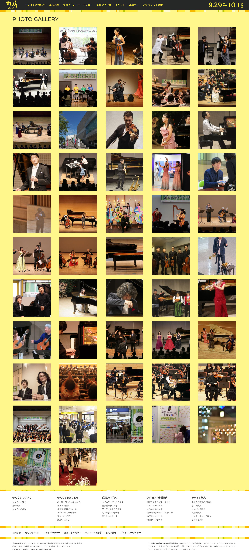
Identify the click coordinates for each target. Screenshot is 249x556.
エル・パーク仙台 (154, 505)
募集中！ (134, 5)
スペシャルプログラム (67, 512)
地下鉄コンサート (154, 516)
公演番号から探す (110, 505)
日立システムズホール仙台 (158, 502)
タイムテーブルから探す (112, 502)
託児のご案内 (63, 519)
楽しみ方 (54, 5)
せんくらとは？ (19, 502)
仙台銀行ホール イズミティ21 (160, 512)
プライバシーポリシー (130, 532)
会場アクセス (103, 5)
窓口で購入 (196, 505)
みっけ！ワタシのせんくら (69, 502)
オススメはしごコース (67, 509)
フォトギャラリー (65, 516)
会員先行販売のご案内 (201, 502)
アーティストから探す (112, 509)
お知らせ (16, 532)
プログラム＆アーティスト (78, 5)
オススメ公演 (63, 505)
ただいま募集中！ (72, 532)
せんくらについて (35, 5)
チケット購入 (199, 497)
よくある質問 (197, 519)
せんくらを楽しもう (67, 497)
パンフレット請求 (153, 5)
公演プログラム (110, 497)
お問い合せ (111, 532)
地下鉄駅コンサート (111, 512)
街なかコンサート (110, 516)
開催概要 (16, 505)
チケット (120, 5)
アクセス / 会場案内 (157, 497)
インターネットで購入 (201, 516)
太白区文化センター (155, 509)
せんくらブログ (32, 532)
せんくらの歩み (19, 509)
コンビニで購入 (198, 509)
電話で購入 (196, 512)
